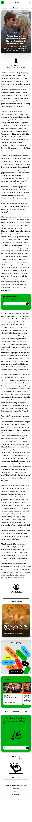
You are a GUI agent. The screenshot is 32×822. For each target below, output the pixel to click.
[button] (16, 2)
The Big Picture (7, 702)
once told (4, 394)
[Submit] (27, 303)
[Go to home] (2, 2)
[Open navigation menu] (29, 2)
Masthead (16, 711)
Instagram (15, 791)
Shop (25, 711)
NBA (22, 7)
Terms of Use (8, 785)
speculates (4, 319)
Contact (6, 711)
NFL (27, 7)
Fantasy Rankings (14, 7)
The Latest (4, 7)
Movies (16, 33)
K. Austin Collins (17, 65)
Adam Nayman (9, 633)
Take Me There (16, 777)
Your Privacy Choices (22, 785)
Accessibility (16, 788)
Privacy (14, 785)
